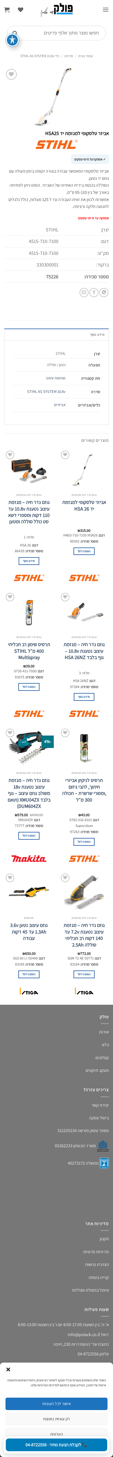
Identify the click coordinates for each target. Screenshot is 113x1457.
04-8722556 (88, 1354)
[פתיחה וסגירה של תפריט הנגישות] (12, 40)
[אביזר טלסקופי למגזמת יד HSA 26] (84, 470)
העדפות (56, 1434)
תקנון (104, 1239)
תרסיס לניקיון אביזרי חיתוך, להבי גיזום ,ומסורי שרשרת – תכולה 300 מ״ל (84, 790)
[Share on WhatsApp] (103, 292)
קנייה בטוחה (99, 1277)
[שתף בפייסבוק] (93, 292)
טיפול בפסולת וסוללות (90, 1290)
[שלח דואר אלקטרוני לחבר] (84, 292)
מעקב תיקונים (97, 1070)
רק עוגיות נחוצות (56, 1418)
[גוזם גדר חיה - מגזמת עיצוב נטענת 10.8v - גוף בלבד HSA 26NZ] (84, 612)
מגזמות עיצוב (56, 377)
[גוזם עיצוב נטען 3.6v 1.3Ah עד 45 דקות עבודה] (29, 893)
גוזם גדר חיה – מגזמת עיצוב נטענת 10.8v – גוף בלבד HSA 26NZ (84, 650)
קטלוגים (102, 1058)
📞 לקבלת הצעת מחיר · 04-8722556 (56, 1445)
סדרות (68, 56)
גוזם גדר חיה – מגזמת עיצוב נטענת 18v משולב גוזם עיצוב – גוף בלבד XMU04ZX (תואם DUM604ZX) (29, 793)
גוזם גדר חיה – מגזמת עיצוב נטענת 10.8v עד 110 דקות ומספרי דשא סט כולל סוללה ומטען (29, 512)
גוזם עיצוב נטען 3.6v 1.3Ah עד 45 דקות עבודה (29, 931)
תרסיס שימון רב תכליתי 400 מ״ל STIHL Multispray (29, 650)
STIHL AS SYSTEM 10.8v (46, 391)
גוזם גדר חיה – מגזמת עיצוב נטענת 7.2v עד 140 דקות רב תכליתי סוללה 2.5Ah (84, 935)
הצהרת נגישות (97, 1264)
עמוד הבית (85, 56)
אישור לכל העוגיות (56, 1403)
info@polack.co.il (84, 1334)
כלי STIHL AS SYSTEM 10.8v (39, 56)
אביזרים (60, 404)
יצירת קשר (100, 1105)
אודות (104, 1032)
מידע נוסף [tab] (97, 334)
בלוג (105, 1045)
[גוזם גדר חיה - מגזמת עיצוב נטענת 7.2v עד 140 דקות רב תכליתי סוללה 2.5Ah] (84, 893)
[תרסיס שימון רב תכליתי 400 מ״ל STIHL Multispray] (29, 612)
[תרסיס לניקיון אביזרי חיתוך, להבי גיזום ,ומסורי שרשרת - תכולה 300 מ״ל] (84, 748)
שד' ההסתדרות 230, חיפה (75, 1344)
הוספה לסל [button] (84, 551)
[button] (8, 1369)
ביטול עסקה (99, 1118)
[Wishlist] (20, 10)
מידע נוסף (29, 561)
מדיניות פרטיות (96, 1252)
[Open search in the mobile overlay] (56, 33)
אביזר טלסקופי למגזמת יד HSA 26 (84, 505)
